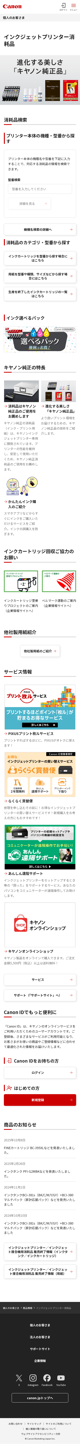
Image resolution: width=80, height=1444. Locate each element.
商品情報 (27, 1308)
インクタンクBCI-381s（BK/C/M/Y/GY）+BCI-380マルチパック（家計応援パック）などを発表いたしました (39, 1228)
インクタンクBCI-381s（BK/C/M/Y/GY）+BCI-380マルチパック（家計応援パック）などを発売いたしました (39, 1200)
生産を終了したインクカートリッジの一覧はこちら (37, 293)
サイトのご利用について (58, 1423)
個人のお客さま (14, 17)
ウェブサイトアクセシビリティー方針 (40, 1433)
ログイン (38, 1072)
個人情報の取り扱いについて (41, 1428)
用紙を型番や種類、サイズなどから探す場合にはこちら (37, 276)
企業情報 (40, 1361)
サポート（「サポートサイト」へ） (38, 995)
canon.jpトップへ (40, 1397)
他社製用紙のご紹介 (38, 651)
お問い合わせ (16, 1423)
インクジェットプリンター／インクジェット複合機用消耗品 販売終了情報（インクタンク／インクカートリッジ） (38, 1251)
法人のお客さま (40, 1337)
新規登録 (38, 1099)
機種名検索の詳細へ (38, 229)
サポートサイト (40, 1349)
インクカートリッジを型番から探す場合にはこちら (37, 258)
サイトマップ (34, 1423)
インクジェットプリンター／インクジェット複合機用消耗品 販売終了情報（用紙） (37, 1271)
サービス (38, 979)
